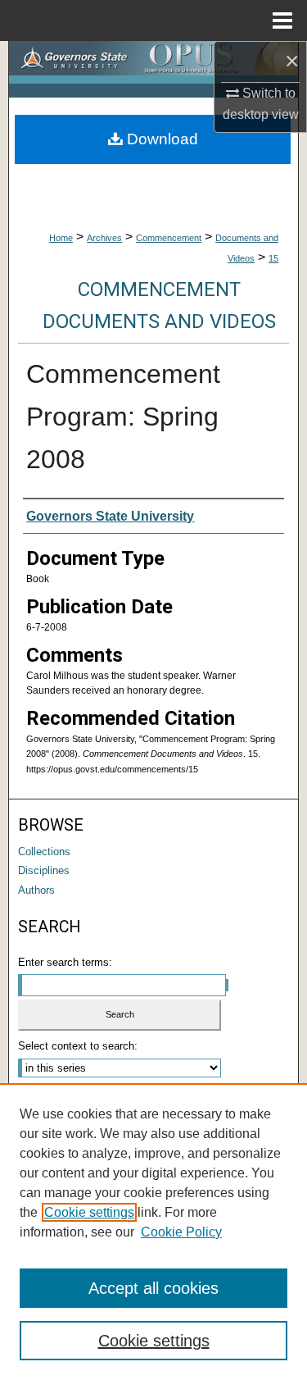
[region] (153, 1231)
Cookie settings (89, 1212)
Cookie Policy (181, 1232)
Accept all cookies (153, 1288)
